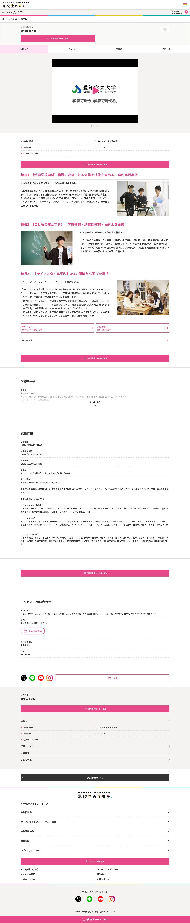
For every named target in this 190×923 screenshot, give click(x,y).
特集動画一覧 (27, 831)
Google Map (35, 630)
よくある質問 (29, 874)
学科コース (71, 49)
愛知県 (24, 19)
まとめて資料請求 (97, 861)
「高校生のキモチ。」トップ (35, 803)
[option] (95, 91)
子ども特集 (27, 340)
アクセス (101, 147)
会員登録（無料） (31, 869)
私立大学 (12, 19)
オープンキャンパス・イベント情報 (38, 821)
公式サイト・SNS (31, 153)
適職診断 (25, 840)
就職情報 (27, 147)
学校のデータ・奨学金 (107, 141)
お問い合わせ (103, 879)
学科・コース (32, 328)
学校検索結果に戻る (95, 777)
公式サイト (112, 677)
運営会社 (101, 874)
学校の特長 (28, 141)
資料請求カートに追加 (60, 38)
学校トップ (24, 49)
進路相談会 (26, 812)
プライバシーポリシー (107, 869)
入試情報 (119, 49)
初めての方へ (29, 879)
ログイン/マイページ (31, 850)
